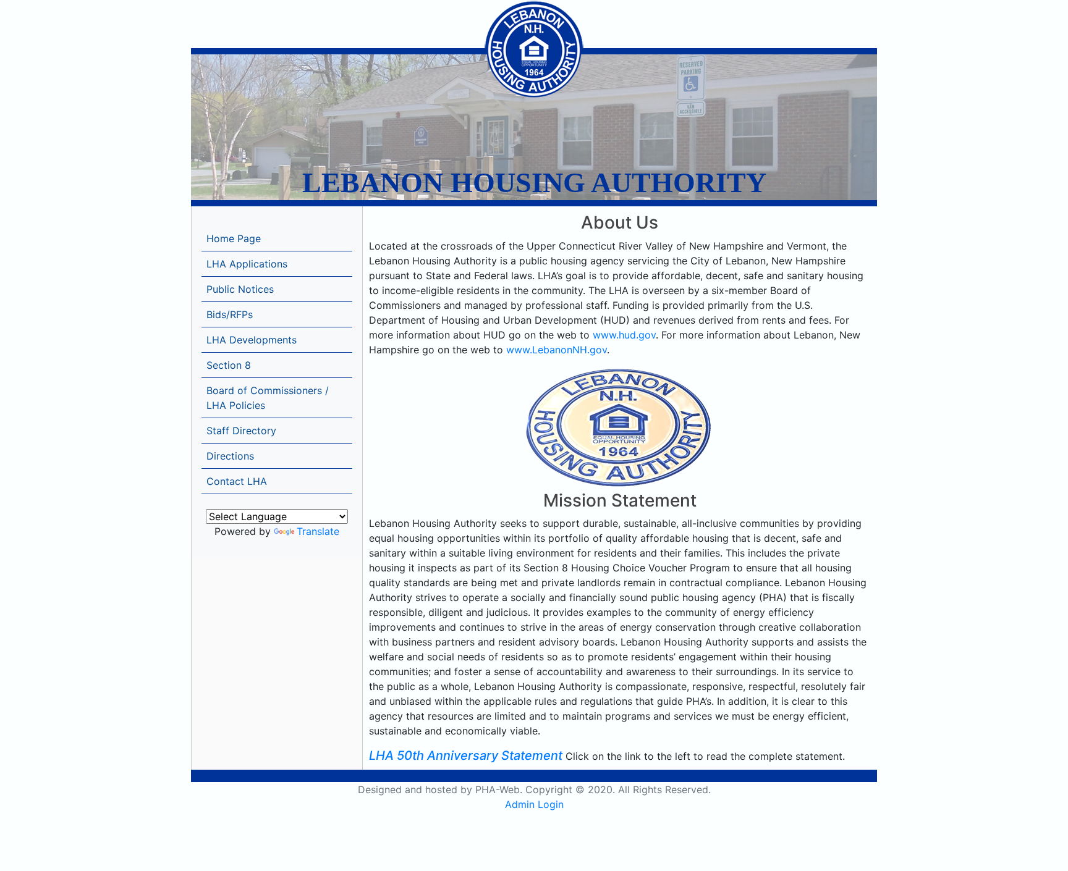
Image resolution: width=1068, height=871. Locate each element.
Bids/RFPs (229, 314)
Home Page (233, 238)
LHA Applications (246, 264)
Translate (318, 531)
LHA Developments (251, 340)
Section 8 (228, 365)
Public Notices (240, 289)
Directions (230, 456)
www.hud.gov (624, 335)
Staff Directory (241, 430)
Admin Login (534, 804)
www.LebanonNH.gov (556, 349)
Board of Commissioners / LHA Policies (267, 397)
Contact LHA (236, 481)
